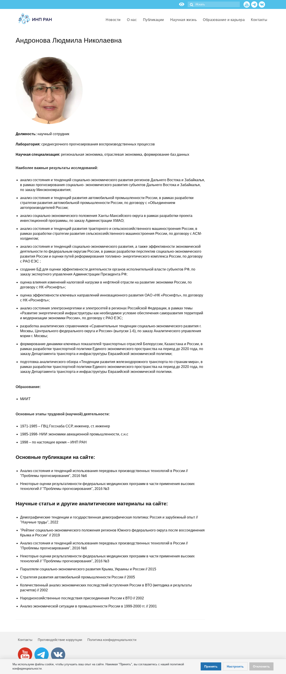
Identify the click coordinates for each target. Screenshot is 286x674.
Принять (211, 666)
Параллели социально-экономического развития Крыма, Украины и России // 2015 (88, 569)
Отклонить (261, 666)
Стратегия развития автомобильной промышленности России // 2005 (77, 577)
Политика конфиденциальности (111, 640)
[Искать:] (214, 4)
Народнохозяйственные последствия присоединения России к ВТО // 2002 (82, 598)
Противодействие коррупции (60, 640)
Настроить (235, 666)
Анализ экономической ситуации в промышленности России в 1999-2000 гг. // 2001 (88, 606)
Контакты (25, 640)
